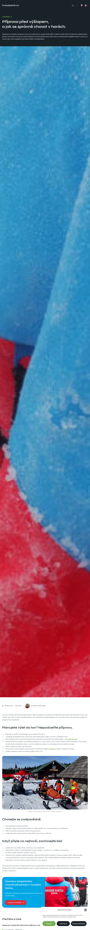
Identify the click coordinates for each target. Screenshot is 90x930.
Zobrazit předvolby (78, 924)
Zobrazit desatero (15, 902)
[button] (85, 910)
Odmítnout (63, 924)
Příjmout (49, 924)
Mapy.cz (53, 749)
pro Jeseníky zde (71, 739)
